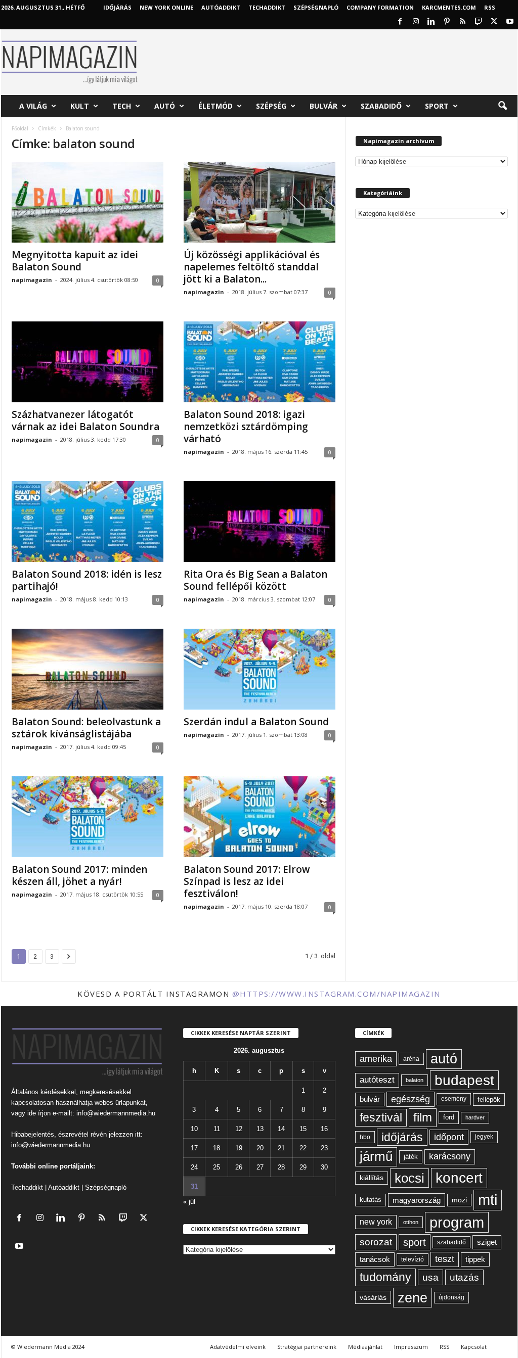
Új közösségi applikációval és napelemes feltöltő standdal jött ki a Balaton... (252, 267)
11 (216, 1129)
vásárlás (373, 1297)
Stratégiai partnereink (306, 1346)
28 (281, 1167)
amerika (376, 1059)
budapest (464, 1080)
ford (448, 1117)
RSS (489, 7)
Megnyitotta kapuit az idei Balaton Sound (75, 260)
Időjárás (117, 7)
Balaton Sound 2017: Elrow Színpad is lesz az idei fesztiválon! (247, 881)
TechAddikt (266, 7)
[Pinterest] (447, 22)
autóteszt (377, 1080)
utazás (464, 1277)
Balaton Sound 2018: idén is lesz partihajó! (87, 580)
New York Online (166, 7)
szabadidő (451, 1242)
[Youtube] (510, 22)
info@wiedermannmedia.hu (115, 1113)
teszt (444, 1259)
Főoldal (20, 128)
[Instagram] (416, 22)
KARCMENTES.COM (449, 7)
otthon (410, 1222)
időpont (449, 1137)
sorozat (376, 1242)
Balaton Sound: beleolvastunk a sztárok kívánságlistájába (86, 727)
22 (303, 1148)
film (422, 1117)
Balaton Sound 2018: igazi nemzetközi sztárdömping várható (246, 426)
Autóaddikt (63, 1187)
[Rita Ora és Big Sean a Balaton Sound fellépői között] (259, 521)
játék (411, 1156)
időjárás (402, 1137)
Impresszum (411, 1346)
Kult (79, 106)
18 (216, 1148)
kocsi (409, 1178)
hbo (365, 1137)
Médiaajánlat (365, 1346)
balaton (414, 1080)
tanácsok (375, 1259)
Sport (437, 106)
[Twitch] (478, 22)
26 (238, 1167)
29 (303, 1167)
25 (216, 1167)
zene (412, 1297)
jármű (376, 1156)
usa (430, 1277)
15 (303, 1129)
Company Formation (380, 7)
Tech (121, 106)
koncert (459, 1178)
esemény (453, 1098)
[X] (494, 22)
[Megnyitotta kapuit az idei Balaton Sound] (87, 202)
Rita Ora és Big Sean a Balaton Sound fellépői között (255, 580)
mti (487, 1200)
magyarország (417, 1200)
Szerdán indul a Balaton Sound (256, 721)
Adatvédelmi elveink (238, 1346)
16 (324, 1129)
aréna (411, 1058)
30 (324, 1167)
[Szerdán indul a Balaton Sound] (259, 669)
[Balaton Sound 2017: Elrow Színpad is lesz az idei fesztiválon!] (259, 816)
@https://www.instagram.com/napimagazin (336, 994)
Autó (164, 106)
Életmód (215, 106)
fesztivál (381, 1117)
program (456, 1222)
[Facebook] (400, 22)
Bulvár (323, 106)
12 (238, 1129)
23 (324, 1148)
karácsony (449, 1156)
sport (414, 1242)
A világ (33, 106)
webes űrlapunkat (120, 1102)
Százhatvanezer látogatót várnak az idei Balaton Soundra (85, 420)
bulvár (370, 1099)
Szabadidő (381, 106)
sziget (487, 1242)
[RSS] (463, 22)
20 (260, 1148)
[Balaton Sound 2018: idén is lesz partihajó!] (87, 521)
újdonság (451, 1297)
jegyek (484, 1136)
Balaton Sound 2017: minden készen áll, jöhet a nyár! (79, 875)
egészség (410, 1099)
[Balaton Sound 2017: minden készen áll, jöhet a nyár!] (87, 816)
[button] (502, 106)
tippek (475, 1259)
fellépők (489, 1099)
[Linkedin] (431, 22)
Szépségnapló (315, 7)
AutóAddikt (220, 7)
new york (376, 1221)
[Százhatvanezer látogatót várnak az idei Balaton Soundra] (87, 361)
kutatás (370, 1199)
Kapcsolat (474, 1346)
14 (281, 1129)
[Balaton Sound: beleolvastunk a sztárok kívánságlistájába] (87, 669)
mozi (459, 1200)
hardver (475, 1117)
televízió (412, 1259)
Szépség (271, 106)
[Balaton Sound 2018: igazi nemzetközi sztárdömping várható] (259, 361)
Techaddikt (27, 1187)
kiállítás (371, 1178)
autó (443, 1058)
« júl (189, 1201)
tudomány (385, 1277)
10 (194, 1129)
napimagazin (32, 280)
